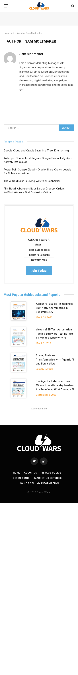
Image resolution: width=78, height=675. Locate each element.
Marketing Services (48, 478)
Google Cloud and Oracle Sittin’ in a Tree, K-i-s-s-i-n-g (36, 150)
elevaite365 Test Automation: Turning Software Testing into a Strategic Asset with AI (54, 333)
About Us (30, 472)
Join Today (39, 270)
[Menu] (6, 6)
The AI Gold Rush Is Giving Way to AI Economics (32, 180)
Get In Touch (22, 478)
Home (7, 33)
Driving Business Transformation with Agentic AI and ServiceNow (55, 359)
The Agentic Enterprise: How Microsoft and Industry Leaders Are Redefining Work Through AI (55, 385)
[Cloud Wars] (39, 6)
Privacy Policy (51, 472)
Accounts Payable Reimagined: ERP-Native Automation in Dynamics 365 (54, 307)
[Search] (72, 6)
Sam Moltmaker (31, 54)
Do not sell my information (39, 483)
